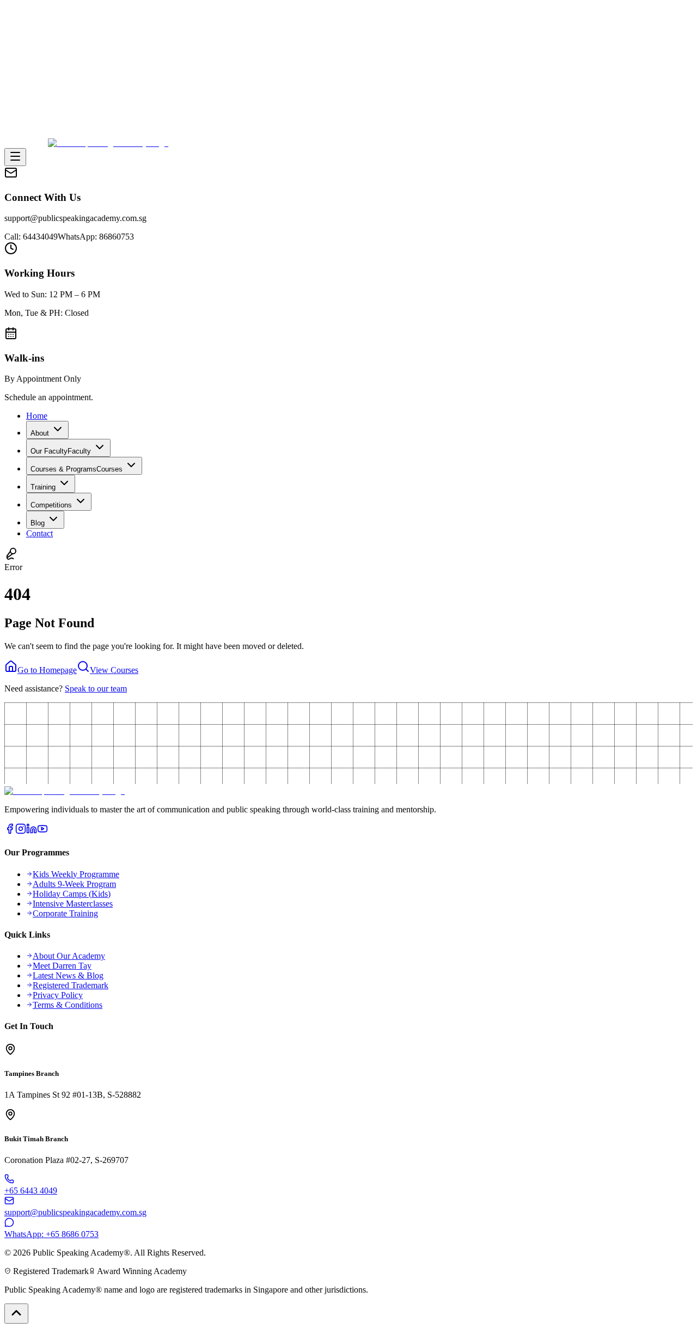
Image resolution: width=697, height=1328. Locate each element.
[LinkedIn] (31, 831)
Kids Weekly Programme (76, 874)
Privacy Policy (58, 995)
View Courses (114, 670)
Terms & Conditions (67, 1004)
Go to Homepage (47, 670)
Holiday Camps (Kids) (72, 893)
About (39, 433)
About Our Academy (69, 955)
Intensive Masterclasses (73, 903)
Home (36, 415)
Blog (37, 523)
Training (43, 487)
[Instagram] (20, 831)
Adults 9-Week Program (74, 884)
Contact (39, 533)
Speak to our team (96, 688)
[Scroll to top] (16, 1313)
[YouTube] (42, 831)
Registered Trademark (70, 985)
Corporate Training (65, 913)
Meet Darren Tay (62, 965)
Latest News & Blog (68, 975)
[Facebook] (9, 831)
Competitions (51, 505)
